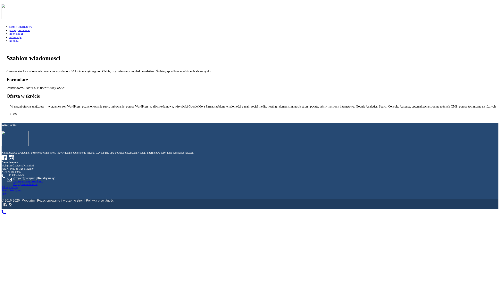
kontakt (14, 40)
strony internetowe (20, 26)
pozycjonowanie (19, 30)
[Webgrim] (30, 16)
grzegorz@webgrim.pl (25, 178)
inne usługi (16, 33)
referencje (15, 37)
